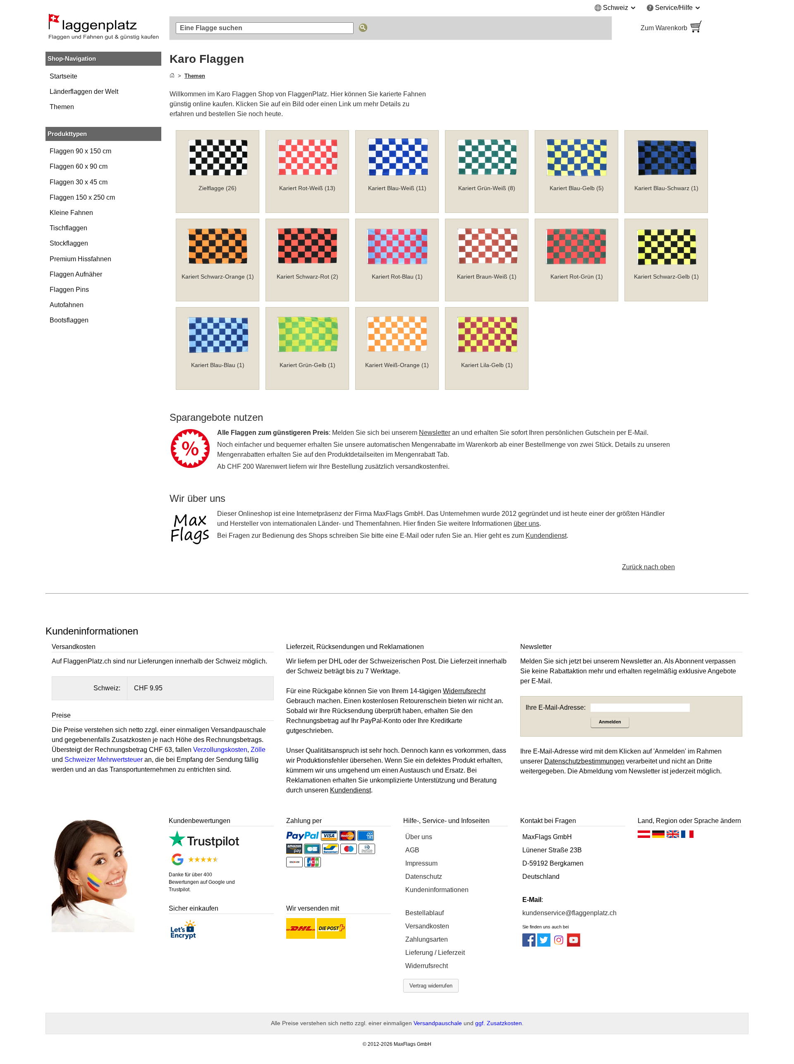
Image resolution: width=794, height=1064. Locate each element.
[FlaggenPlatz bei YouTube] (573, 944)
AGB (412, 850)
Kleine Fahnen (71, 212)
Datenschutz (423, 876)
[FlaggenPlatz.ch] (103, 28)
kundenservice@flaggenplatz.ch (569, 912)
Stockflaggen (69, 243)
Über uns (418, 836)
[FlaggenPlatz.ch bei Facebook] (529, 944)
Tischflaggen (68, 227)
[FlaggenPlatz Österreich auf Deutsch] (644, 836)
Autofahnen (67, 304)
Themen (62, 106)
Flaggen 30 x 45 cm (79, 182)
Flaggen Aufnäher (76, 274)
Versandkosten (427, 926)
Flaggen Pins (69, 289)
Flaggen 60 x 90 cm (79, 166)
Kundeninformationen (437, 889)
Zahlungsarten (426, 939)
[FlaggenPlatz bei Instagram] (558, 944)
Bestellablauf (424, 912)
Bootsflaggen (69, 320)
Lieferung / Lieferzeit (435, 952)
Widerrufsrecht (426, 965)
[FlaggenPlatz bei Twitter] (543, 944)
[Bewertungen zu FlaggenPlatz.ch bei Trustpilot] (204, 845)
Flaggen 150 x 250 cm (82, 197)
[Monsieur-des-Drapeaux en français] (687, 836)
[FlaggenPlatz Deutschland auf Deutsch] (658, 836)
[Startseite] (172, 76)
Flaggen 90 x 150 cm (80, 151)
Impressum (421, 863)
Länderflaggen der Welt (84, 91)
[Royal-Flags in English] (673, 836)
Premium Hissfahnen (80, 258)
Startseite (63, 76)
